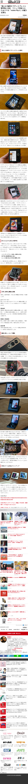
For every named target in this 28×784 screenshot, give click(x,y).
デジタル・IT (4, 629)
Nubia (10, 629)
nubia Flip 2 (17, 629)
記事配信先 (4, 772)
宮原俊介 (25, 15)
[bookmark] (24, 656)
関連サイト (4, 730)
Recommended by (19, 625)
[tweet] (9, 656)
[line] (17, 656)
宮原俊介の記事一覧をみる (14, 633)
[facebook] (3, 656)
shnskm (14, 649)
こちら (20, 650)
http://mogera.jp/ (18, 648)
